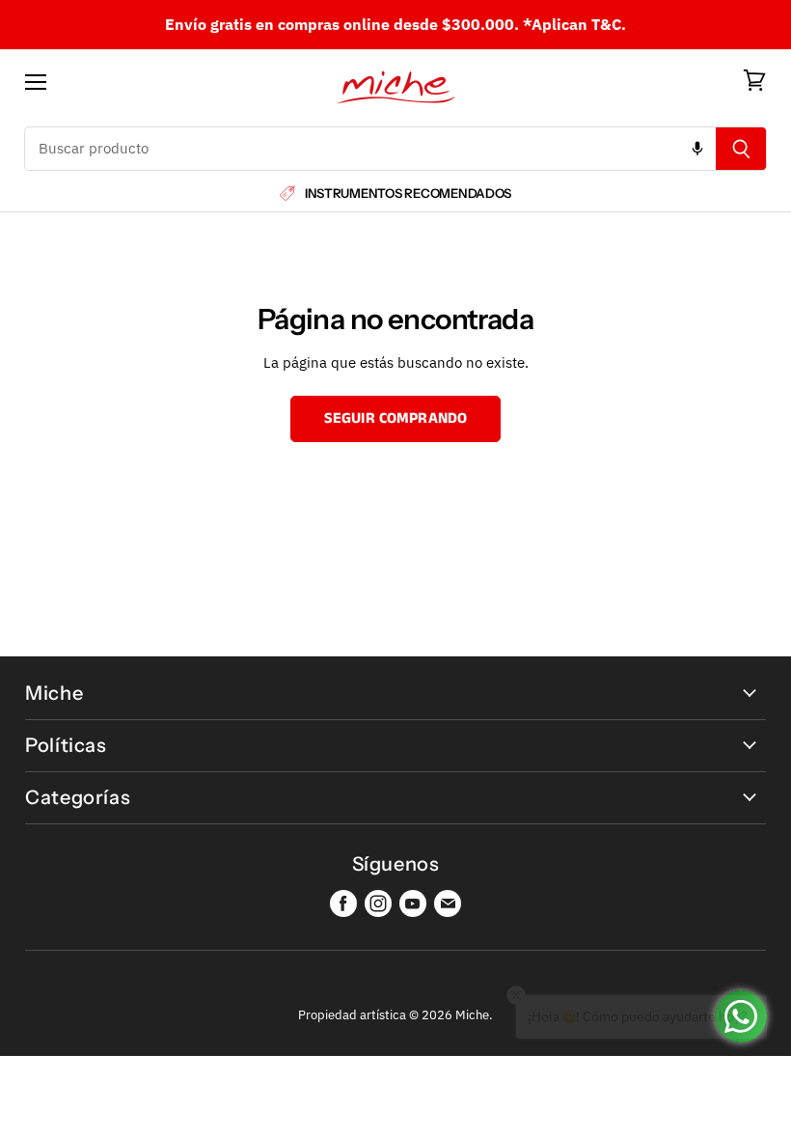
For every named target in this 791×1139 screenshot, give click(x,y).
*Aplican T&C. (574, 24)
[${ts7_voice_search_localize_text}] (697, 148)
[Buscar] (741, 148)
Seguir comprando (396, 418)
